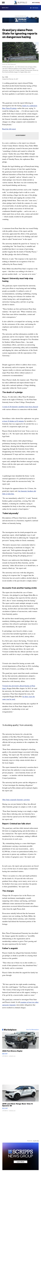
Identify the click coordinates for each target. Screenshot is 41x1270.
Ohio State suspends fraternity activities (16, 799)
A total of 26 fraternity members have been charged (20, 406)
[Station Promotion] (20, 20)
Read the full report (9, 129)
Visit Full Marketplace (32, 1029)
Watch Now (35, 2)
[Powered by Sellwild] (36, 1141)
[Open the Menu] (3, 2)
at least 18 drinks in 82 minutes (13, 421)
